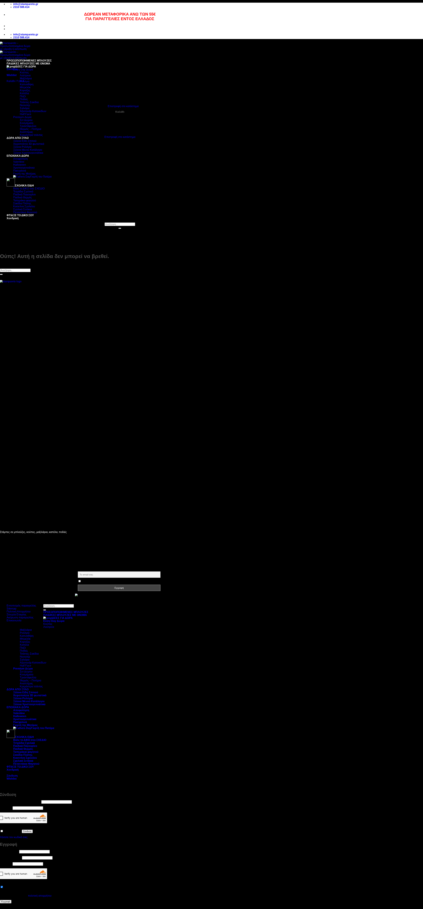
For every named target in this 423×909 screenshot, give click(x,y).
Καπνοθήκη (27, 84)
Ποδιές (24, 99)
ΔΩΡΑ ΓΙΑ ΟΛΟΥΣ (24, 543)
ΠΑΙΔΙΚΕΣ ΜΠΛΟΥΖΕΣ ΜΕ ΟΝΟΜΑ (28, 63)
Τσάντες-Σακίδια (29, 102)
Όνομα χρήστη (9, 851)
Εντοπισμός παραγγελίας (21, 605)
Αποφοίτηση (20, 158)
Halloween (19, 164)
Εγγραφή (5, 901)
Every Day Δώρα (23, 69)
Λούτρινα (25, 75)
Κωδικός (6, 808)
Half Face (25, 114)
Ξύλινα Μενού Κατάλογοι (27, 149)
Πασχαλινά (19, 170)
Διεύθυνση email (10, 857)
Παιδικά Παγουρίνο (24, 194)
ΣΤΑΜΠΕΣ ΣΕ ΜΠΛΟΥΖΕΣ (29, 537)
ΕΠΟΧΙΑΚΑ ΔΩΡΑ (18, 155)
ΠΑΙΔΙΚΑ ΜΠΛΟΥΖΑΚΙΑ (27, 540)
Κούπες (24, 72)
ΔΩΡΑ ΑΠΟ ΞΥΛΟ (18, 138)
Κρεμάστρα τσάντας (31, 135)
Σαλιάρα (24, 108)
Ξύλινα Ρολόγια (22, 146)
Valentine (18, 161)
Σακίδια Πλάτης (22, 203)
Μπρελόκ (25, 87)
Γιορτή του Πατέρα (41, 176)
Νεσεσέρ (25, 105)
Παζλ (23, 96)
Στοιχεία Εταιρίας (16, 614)
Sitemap (11, 608)
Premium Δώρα (22, 117)
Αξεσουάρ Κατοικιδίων (33, 111)
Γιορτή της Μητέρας (24, 173)
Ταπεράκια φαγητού (24, 200)
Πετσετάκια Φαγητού (25, 212)
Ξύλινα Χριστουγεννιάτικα (28, 152)
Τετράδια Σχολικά (23, 191)
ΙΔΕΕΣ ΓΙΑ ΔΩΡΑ (25, 66)
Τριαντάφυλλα (28, 126)
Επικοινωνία (14, 620)
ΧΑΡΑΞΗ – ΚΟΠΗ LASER (28, 552)
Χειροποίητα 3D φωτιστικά (28, 143)
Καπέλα (24, 93)
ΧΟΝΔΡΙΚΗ (20, 558)
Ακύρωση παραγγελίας (20, 617)
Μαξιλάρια (26, 78)
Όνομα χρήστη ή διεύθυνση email (20, 801)
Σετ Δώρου (26, 120)
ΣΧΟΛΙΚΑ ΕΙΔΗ (24, 185)
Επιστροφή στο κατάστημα (123, 106)
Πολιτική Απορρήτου (19, 611)
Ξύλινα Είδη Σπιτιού (25, 141)
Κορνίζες (25, 90)
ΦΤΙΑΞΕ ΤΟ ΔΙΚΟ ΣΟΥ (20, 215)
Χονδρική (13, 218)
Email (81, 569)
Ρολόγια (24, 81)
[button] (12, 69)
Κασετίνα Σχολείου (24, 206)
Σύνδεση (27, 831)
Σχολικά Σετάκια (22, 209)
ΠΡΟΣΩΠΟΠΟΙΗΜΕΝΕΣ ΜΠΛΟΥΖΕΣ (29, 60)
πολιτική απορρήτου (40, 895)
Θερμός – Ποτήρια (30, 129)
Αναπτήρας (26, 132)
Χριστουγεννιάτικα (24, 167)
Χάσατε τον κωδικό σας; (14, 837)
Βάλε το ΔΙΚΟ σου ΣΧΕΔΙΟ (29, 188)
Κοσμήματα (26, 123)
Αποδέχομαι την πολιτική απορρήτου (101, 581)
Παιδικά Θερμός (22, 197)
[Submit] (119, 228)
